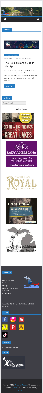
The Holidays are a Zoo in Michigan (19, 64)
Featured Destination (11, 55)
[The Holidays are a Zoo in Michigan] (21, 44)
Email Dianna (6, 293)
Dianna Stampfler (25, 59)
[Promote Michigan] (21, 8)
